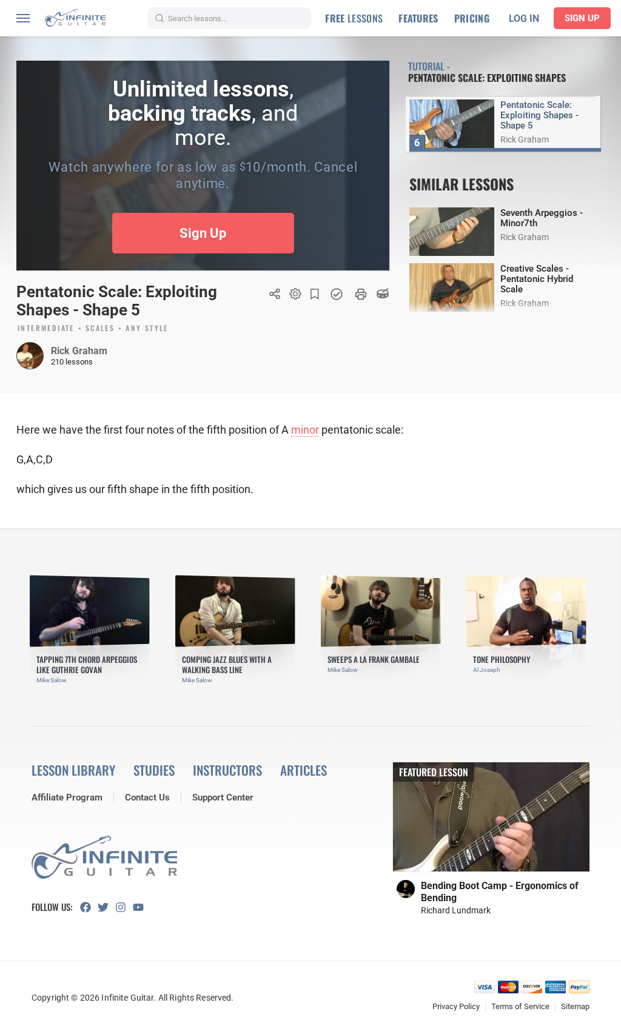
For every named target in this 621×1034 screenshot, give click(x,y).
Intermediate (46, 328)
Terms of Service (520, 1006)
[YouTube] (141, 907)
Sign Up (582, 18)
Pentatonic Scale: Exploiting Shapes (487, 77)
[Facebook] (89, 907)
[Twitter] (106, 907)
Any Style (147, 328)
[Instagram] (124, 907)
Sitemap (575, 1006)
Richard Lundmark (456, 910)
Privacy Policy (456, 1006)
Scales (100, 328)
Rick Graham (79, 351)
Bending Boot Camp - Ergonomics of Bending (500, 892)
